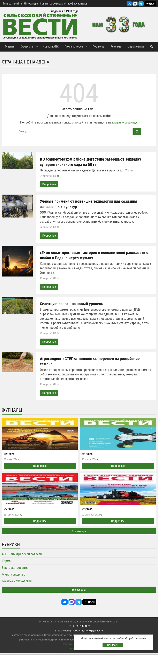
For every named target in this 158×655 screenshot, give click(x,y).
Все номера (79, 531)
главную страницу (124, 122)
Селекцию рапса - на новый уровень (71, 303)
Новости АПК (51, 46)
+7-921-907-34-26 (81, 626)
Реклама (116, 46)
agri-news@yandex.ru (92, 630)
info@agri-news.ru (71, 630)
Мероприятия (135, 46)
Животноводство (13, 574)
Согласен (112, 645)
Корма (6, 561)
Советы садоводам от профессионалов (64, 3)
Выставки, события (15, 568)
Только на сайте (12, 3)
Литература (31, 3)
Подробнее (49, 184)
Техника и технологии (17, 581)
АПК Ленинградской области (22, 554)
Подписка (98, 46)
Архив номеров (74, 46)
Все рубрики (79, 589)
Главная (10, 46)
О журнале (27, 46)
